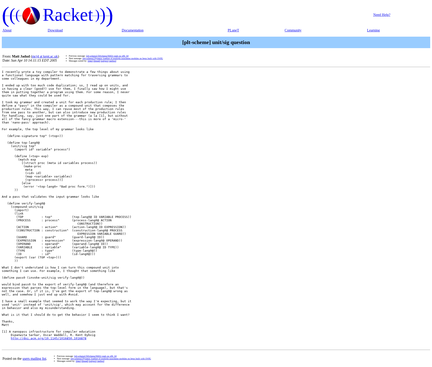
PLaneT (233, 30)
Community (293, 30)
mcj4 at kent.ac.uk (45, 56)
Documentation (133, 30)
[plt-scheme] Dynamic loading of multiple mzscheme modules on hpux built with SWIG (123, 58)
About (6, 30)
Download (55, 30)
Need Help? (381, 15)
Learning (373, 30)
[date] (90, 61)
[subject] (104, 61)
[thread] (96, 61)
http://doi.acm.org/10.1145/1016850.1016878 (48, 338)
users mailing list (34, 358)
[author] (112, 61)
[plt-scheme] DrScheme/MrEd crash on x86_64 (107, 56)
